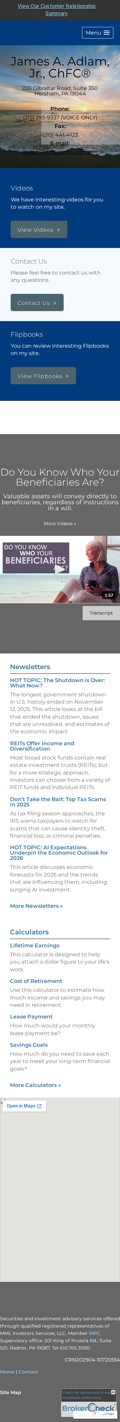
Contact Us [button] (34, 303)
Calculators (29, 932)
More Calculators (35, 1085)
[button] (97, 33)
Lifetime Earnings (34, 945)
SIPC (94, 1333)
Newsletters (30, 667)
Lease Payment (31, 1016)
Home (7, 1372)
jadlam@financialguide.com (60, 152)
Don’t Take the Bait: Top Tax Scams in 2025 (58, 802)
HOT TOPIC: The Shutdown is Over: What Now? (57, 683)
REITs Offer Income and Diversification (42, 746)
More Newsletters (36, 906)
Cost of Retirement (36, 981)
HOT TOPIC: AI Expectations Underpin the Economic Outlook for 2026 (59, 852)
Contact (28, 1372)
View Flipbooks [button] (40, 376)
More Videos (60, 523)
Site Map (10, 1392)
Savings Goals (29, 1045)
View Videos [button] (36, 230)
